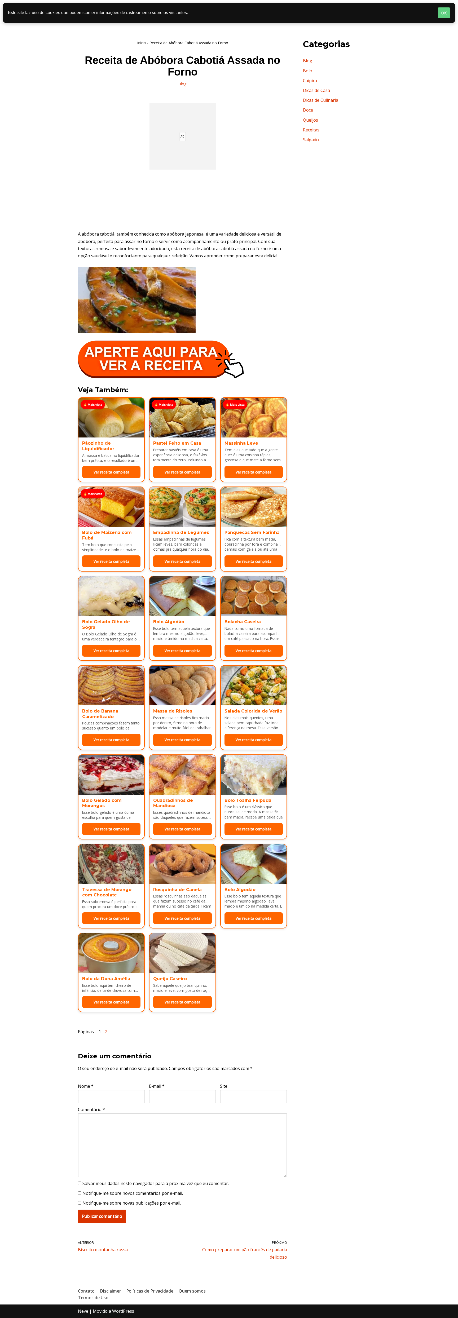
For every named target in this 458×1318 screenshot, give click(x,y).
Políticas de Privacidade (149, 1291)
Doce (308, 110)
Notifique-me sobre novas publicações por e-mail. (131, 1203)
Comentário (91, 1109)
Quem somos (192, 1291)
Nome (86, 1086)
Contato (86, 1291)
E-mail (157, 1086)
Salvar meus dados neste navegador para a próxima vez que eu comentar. (155, 1183)
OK (444, 12)
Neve (83, 1311)
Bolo (307, 71)
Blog (182, 83)
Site (223, 1086)
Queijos (310, 120)
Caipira (310, 80)
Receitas (311, 130)
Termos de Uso (93, 1298)
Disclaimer (110, 1291)
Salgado (311, 140)
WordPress (123, 1311)
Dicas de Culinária (320, 100)
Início (141, 42)
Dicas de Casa (316, 90)
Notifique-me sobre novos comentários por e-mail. (132, 1193)
